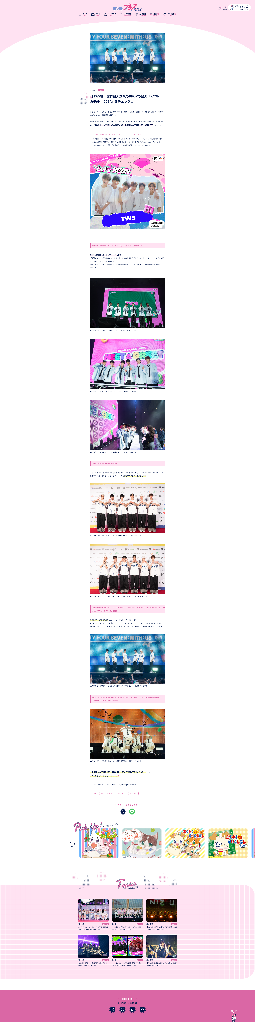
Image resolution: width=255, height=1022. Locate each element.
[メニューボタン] (246, 7)
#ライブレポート (106, 793)
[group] (96, 843)
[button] (72, 844)
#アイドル (133, 793)
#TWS (94, 793)
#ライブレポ (121, 793)
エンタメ (101, 90)
